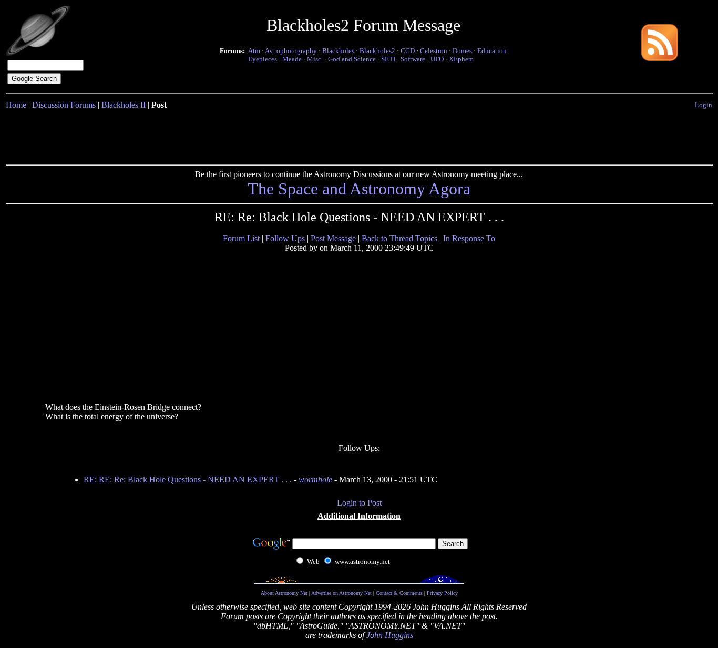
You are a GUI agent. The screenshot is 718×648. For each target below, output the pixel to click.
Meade (292, 59)
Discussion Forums (64, 104)
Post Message (333, 238)
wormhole (315, 479)
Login (703, 105)
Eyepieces (262, 59)
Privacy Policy (442, 593)
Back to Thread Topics (399, 238)
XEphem (461, 59)
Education (492, 51)
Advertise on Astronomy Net (341, 593)
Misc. (315, 59)
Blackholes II (123, 104)
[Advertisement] (359, 135)
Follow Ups (285, 238)
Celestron (433, 51)
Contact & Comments (399, 593)
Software (413, 59)
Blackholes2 (377, 51)
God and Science (352, 59)
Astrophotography (291, 51)
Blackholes (338, 51)
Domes (462, 51)
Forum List (241, 238)
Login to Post (359, 502)
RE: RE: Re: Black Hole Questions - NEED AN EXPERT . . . (188, 479)
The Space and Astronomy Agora (359, 188)
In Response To (469, 238)
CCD (408, 51)
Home (16, 104)
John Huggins (389, 635)
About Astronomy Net (284, 593)
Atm (254, 51)
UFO (437, 59)
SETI (388, 59)
